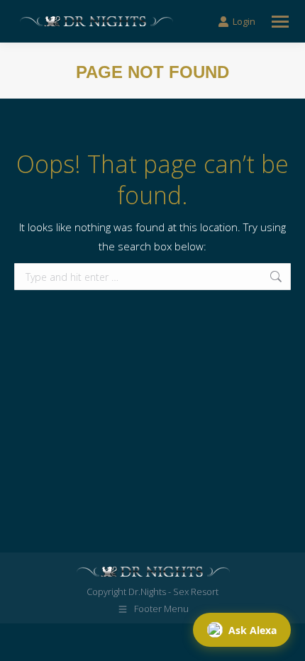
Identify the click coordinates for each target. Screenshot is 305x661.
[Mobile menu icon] (280, 21)
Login (244, 22)
